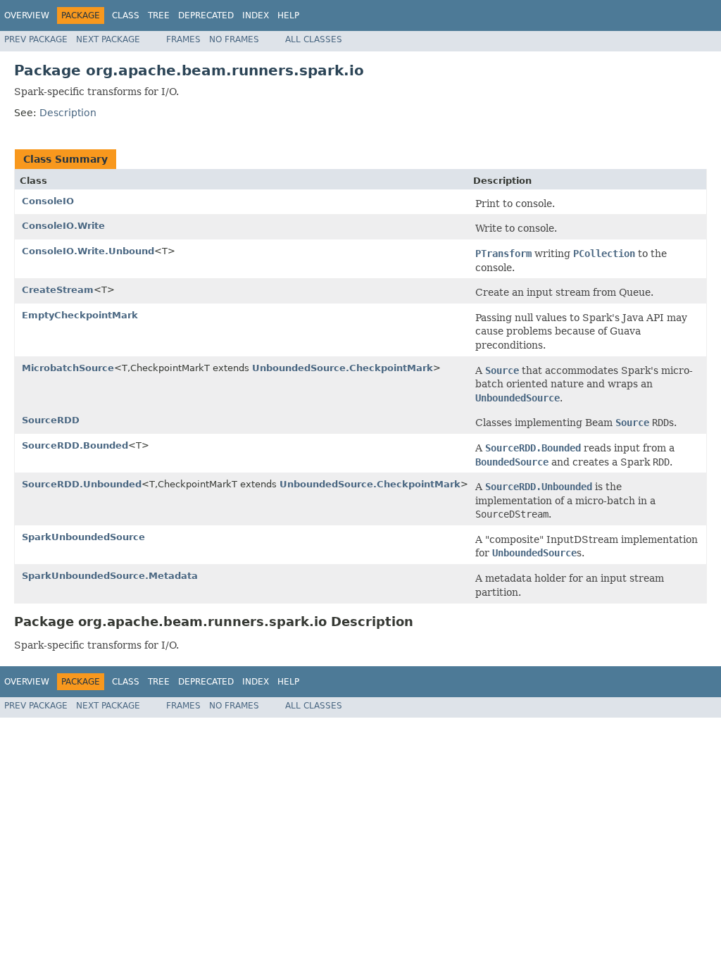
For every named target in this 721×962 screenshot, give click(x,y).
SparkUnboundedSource (83, 537)
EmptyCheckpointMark (80, 315)
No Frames (234, 39)
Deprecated (206, 15)
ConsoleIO (48, 201)
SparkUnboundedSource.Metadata (110, 575)
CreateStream (58, 290)
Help (288, 15)
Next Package (108, 39)
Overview (26, 15)
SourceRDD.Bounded (75, 445)
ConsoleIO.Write (63, 225)
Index (255, 15)
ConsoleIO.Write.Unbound (88, 251)
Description (67, 112)
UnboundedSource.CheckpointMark (342, 368)
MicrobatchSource (68, 368)
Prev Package (36, 39)
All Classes (313, 39)
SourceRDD (51, 420)
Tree (159, 15)
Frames (183, 39)
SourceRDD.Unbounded (82, 484)
